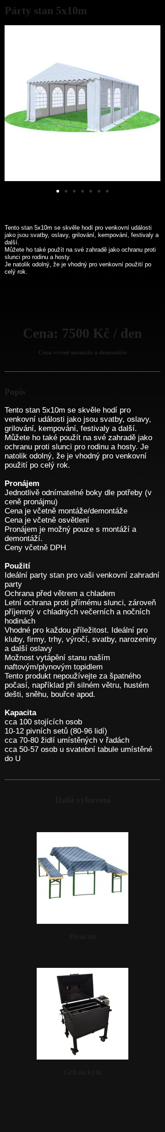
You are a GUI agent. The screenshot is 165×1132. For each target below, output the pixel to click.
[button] (57, 191)
